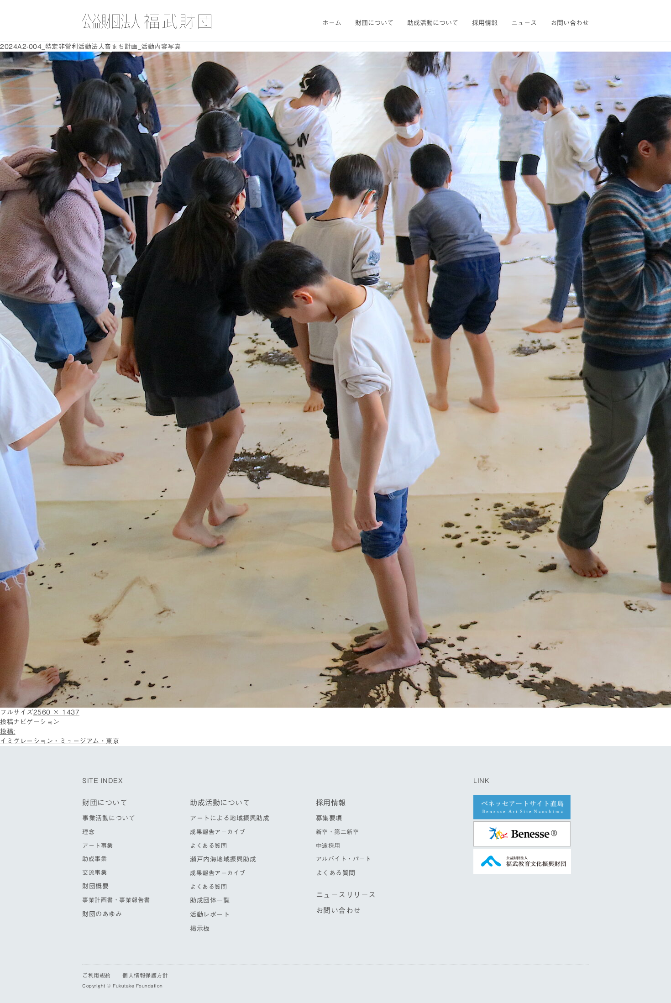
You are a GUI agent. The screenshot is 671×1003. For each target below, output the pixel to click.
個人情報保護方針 (145, 975)
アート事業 (97, 846)
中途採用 (328, 846)
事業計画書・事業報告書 (116, 900)
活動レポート (210, 914)
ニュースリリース (346, 894)
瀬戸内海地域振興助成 (223, 859)
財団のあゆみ (102, 914)
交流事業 (94, 873)
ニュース (524, 23)
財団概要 (95, 886)
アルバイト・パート (344, 859)
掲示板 (200, 928)
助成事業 (94, 859)
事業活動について (108, 818)
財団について (374, 23)
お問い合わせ (569, 23)
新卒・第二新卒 (337, 832)
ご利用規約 (96, 975)
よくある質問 (208, 846)
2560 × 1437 (56, 712)
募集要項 (329, 818)
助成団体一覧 (210, 900)
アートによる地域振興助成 (229, 818)
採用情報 (485, 23)
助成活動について (432, 23)
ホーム (331, 23)
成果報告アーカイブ (218, 832)
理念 (88, 832)
